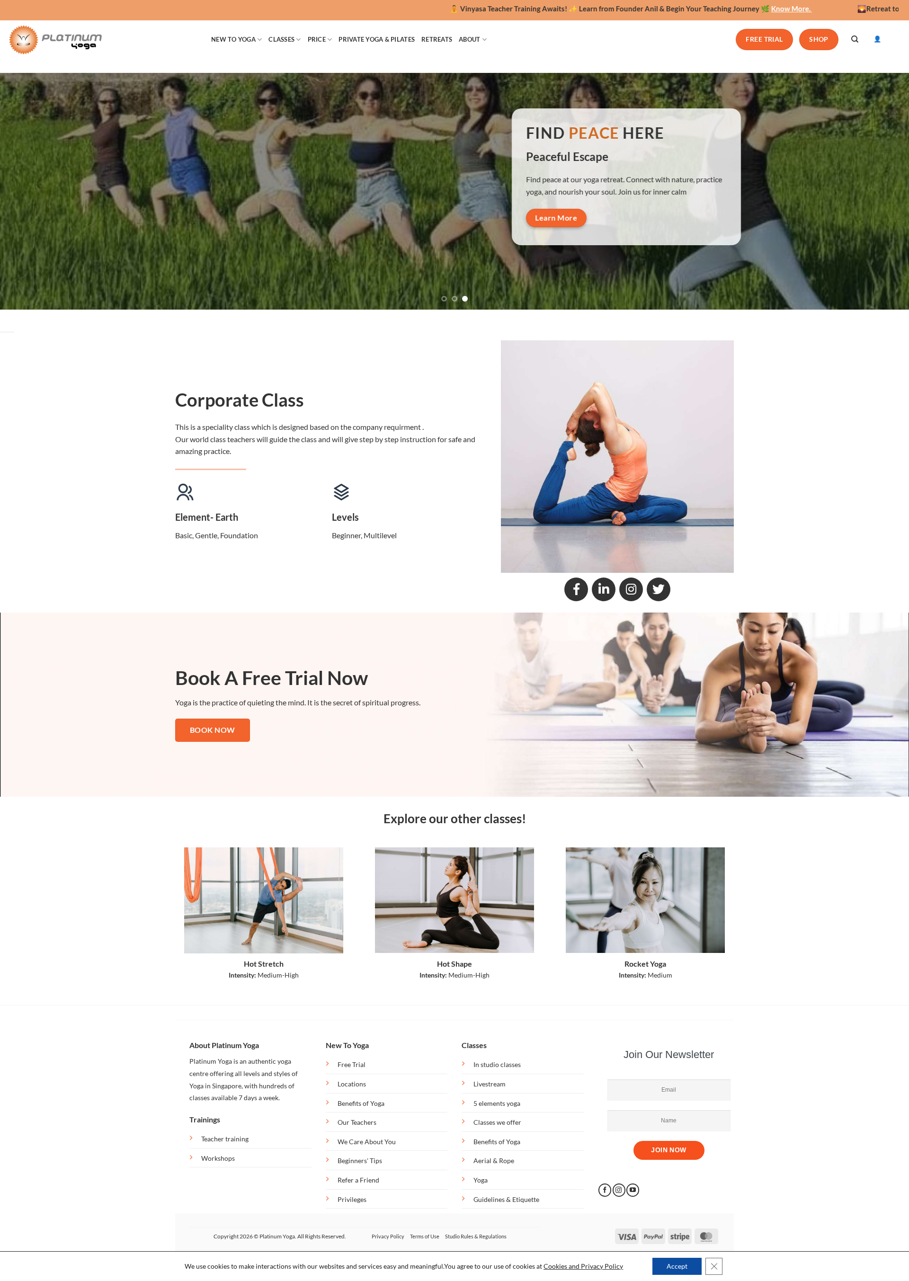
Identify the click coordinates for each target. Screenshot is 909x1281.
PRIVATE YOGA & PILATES (377, 39)
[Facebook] (576, 589)
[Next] (878, 191)
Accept (677, 1266)
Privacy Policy (388, 1236)
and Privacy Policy (596, 1266)
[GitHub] (658, 589)
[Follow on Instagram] (619, 1190)
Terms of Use (424, 1236)
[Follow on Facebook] (604, 1190)
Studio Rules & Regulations (476, 1236)
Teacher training (225, 1139)
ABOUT (469, 39)
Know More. (687, 8)
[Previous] (30, 191)
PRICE (317, 39)
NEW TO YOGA (233, 39)
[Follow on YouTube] (632, 1190)
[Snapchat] (631, 589)
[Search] (854, 39)
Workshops (218, 1158)
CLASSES (281, 39)
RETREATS (436, 39)
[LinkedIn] (603, 589)
